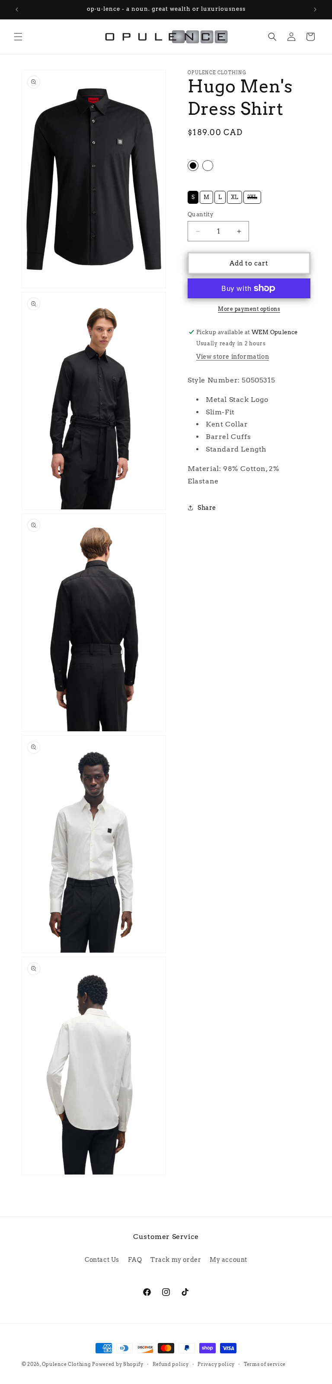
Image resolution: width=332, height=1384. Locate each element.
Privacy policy (216, 1364)
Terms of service (265, 1364)
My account (228, 1259)
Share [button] (207, 507)
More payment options (249, 309)
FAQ (135, 1259)
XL (234, 195)
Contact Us (102, 1259)
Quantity (200, 214)
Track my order (175, 1259)
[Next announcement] (315, 9)
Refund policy (171, 1364)
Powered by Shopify (118, 1364)
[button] (18, 36)
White (207, 165)
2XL (252, 195)
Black (193, 165)
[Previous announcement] (16, 9)
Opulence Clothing (66, 1364)
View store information (232, 356)
